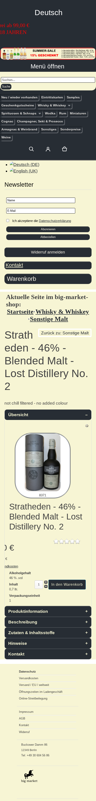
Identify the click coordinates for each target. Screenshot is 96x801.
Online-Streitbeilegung (33, 698)
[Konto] (48, 149)
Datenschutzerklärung (55, 221)
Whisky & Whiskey (52, 105)
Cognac (7, 121)
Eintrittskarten (52, 97)
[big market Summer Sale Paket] (48, 58)
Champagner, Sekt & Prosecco (40, 121)
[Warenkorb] (64, 149)
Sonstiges (48, 129)
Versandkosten (28, 678)
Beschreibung (22, 622)
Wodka (50, 113)
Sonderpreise (70, 129)
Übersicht (18, 414)
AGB (22, 718)
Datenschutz (27, 671)
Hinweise (17, 643)
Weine (6, 137)
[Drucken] (87, 426)
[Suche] (31, 149)
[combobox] (48, 80)
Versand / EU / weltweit (34, 685)
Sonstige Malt (49, 318)
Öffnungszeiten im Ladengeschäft (41, 691)
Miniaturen (78, 113)
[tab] (48, 279)
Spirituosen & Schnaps (18, 113)
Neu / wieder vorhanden (19, 97)
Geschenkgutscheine (17, 105)
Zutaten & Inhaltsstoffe (31, 632)
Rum (62, 113)
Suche (6, 86)
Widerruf (24, 732)
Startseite (20, 311)
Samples (73, 97)
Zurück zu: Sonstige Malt (65, 333)
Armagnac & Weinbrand (19, 129)
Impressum (26, 711)
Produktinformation (28, 611)
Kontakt (14, 265)
